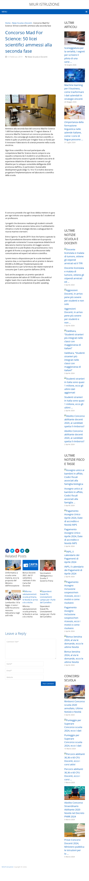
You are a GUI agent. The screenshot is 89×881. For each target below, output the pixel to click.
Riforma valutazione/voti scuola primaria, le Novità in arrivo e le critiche (30, 611)
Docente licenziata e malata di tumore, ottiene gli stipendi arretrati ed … (74, 274)
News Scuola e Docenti (22, 23)
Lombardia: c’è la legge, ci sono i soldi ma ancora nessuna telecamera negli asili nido (12, 609)
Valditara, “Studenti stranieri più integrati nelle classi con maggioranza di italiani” (74, 361)
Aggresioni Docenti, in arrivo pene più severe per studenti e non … (73, 315)
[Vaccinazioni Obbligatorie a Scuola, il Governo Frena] (48, 565)
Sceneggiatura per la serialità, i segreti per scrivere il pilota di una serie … (74, 54)
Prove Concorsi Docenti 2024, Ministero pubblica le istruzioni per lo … (74, 846)
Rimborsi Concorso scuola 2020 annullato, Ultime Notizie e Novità (74, 706)
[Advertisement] (30, 77)
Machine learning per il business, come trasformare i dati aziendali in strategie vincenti (74, 91)
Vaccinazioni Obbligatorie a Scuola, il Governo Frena (46, 577)
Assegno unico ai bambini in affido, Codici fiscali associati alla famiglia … (73, 495)
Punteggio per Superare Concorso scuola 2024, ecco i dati (73, 740)
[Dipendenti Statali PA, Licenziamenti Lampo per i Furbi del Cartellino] (48, 597)
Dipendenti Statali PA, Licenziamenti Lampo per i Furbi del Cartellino (47, 611)
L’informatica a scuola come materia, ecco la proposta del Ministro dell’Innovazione (12, 579)
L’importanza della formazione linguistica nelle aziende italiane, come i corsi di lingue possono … (74, 131)
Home (8, 23)
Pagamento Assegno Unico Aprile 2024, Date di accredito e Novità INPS (73, 536)
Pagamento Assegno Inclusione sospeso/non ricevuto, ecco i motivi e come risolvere (72, 618)
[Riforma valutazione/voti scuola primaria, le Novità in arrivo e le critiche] (30, 597)
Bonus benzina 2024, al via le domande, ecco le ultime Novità (73, 657)
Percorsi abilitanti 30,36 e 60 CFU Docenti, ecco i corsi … (73, 774)
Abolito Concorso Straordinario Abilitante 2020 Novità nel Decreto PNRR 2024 (74, 809)
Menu (4, 11)
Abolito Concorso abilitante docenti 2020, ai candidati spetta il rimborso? (74, 436)
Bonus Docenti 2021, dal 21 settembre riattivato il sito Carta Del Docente (29, 579)
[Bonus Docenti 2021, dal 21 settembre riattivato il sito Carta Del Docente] (30, 565)
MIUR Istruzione (44, 4)
